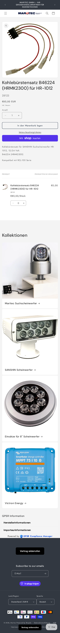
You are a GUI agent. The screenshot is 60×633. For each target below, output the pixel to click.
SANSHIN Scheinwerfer (19, 370)
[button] (6, 13)
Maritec (13, 622)
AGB (54, 623)
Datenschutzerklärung (42, 623)
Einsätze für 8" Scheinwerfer (22, 436)
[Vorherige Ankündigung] (5, 5)
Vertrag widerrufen (30, 551)
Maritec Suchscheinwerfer (21, 303)
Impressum (15, 627)
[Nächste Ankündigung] (55, 5)
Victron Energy (14, 503)
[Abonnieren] (45, 573)
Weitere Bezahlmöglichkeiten (30, 132)
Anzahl (5, 110)
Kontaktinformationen (44, 627)
